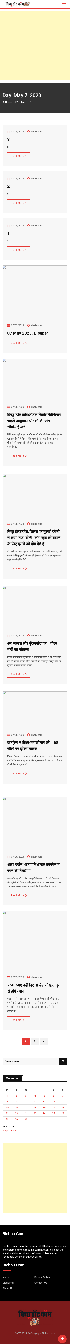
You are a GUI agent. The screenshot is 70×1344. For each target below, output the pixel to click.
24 (25, 1113)
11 (35, 1101)
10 (25, 1101)
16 (16, 1107)
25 (35, 1113)
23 (16, 1113)
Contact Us (40, 1282)
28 (62, 1113)
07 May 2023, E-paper (27, 333)
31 (25, 1119)
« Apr (5, 1130)
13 (53, 1101)
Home (8, 102)
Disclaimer (8, 1282)
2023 (16, 102)
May (23, 102)
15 (7, 1107)
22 (7, 1113)
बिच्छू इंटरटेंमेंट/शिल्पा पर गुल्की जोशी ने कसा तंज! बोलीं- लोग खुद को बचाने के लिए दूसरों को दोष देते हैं (33, 537)
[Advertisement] (35, 45)
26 (44, 1113)
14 (62, 1101)
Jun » (13, 1130)
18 (35, 1107)
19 (44, 1107)
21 (62, 1107)
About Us (8, 1288)
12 (44, 1101)
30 (16, 1119)
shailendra (36, 131)
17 (25, 1107)
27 (53, 1113)
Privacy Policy (42, 1277)
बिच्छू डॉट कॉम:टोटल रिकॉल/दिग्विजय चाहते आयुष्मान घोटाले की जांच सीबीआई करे (34, 420)
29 (7, 1119)
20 (53, 1107)
